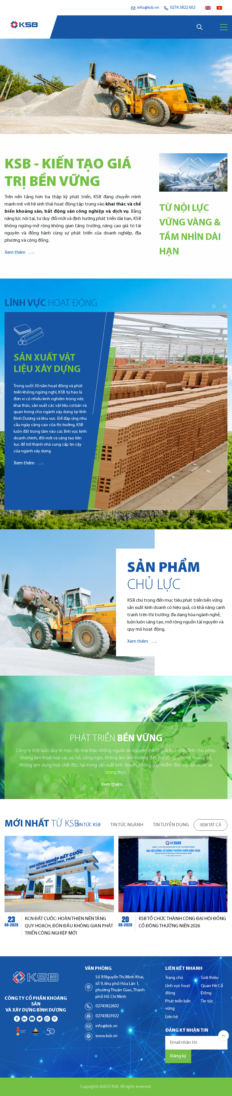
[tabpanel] (116, 886)
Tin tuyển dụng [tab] (171, 825)
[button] (7, 114)
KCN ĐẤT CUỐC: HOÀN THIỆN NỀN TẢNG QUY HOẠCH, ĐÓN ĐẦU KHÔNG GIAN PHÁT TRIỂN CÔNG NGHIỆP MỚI (69, 926)
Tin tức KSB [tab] (88, 825)
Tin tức (207, 1001)
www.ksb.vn (106, 1036)
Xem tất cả (210, 825)
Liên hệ (171, 1017)
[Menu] (223, 27)
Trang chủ (174, 978)
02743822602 (107, 1006)
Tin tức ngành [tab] (126, 825)
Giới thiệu (209, 978)
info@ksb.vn (106, 1026)
